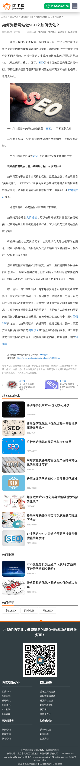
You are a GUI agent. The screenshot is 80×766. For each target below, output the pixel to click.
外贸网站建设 (46, 700)
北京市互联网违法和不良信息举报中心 (36, 764)
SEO (41, 62)
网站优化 (29, 610)
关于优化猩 (45, 729)
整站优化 (6, 700)
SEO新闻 (42, 32)
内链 (35, 155)
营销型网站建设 (47, 691)
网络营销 (72, 32)
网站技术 (62, 32)
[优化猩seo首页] (17, 7)
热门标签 (8, 602)
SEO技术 (25, 17)
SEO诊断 (6, 714)
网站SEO (48, 610)
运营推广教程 (52, 750)
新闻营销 (6, 729)
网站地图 (44, 734)
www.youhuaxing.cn (41, 757)
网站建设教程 (37, 750)
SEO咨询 (6, 709)
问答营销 (6, 738)
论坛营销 (6, 734)
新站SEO (11, 610)
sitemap (58, 764)
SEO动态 (14, 17)
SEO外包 (6, 705)
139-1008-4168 (60, 6)
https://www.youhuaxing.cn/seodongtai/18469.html (38, 358)
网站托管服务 (46, 705)
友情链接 (31, 217)
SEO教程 (25, 750)
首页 (5, 17)
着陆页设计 (45, 714)
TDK (48, 128)
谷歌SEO (6, 696)
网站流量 (33, 330)
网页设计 (44, 709)
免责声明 (44, 738)
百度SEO (6, 691)
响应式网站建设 (47, 696)
